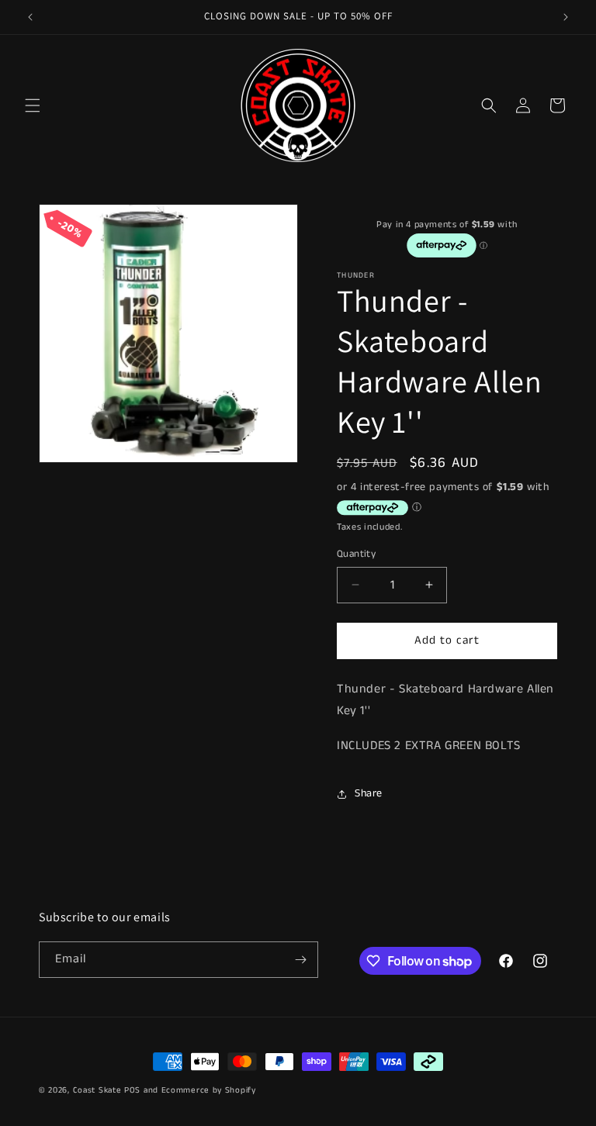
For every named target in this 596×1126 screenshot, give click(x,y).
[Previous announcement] (30, 17)
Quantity (356, 554)
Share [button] (369, 793)
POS (132, 1090)
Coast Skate (97, 1090)
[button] (33, 105)
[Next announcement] (566, 17)
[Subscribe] (300, 959)
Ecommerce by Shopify (208, 1090)
